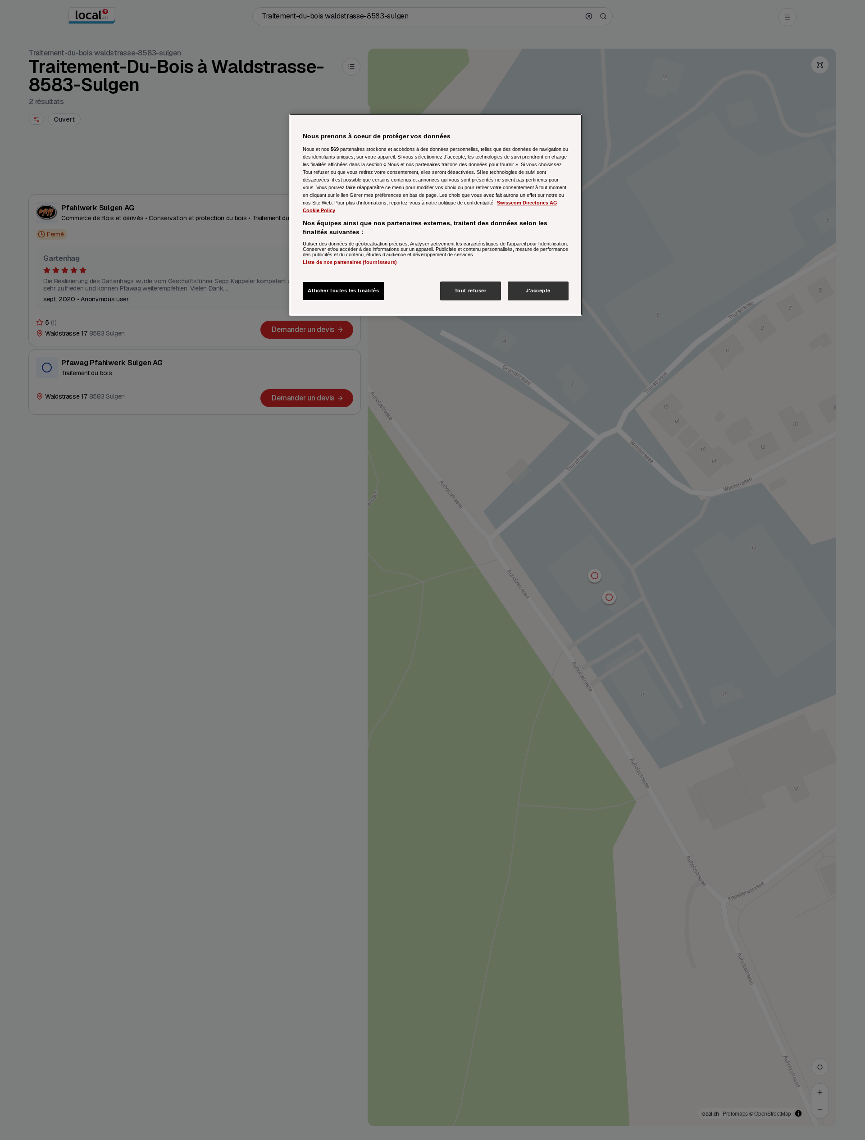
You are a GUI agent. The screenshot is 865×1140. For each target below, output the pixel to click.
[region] (435, 215)
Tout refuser (471, 290)
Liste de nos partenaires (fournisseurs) (350, 262)
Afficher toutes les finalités (343, 290)
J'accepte (538, 290)
